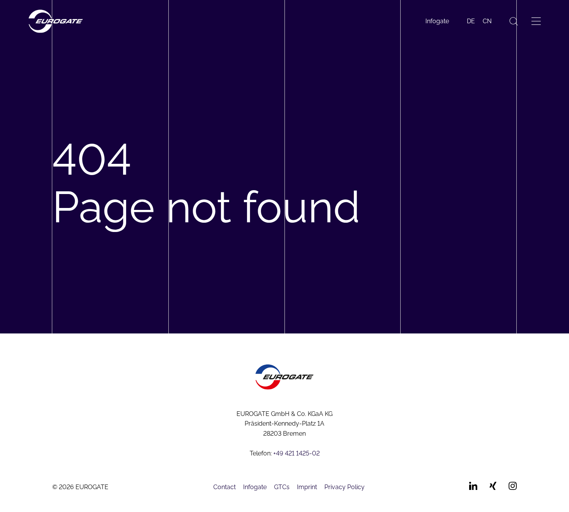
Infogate (437, 21)
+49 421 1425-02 (296, 453)
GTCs (282, 487)
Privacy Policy (344, 487)
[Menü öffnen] (536, 21)
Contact (224, 487)
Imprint (307, 487)
